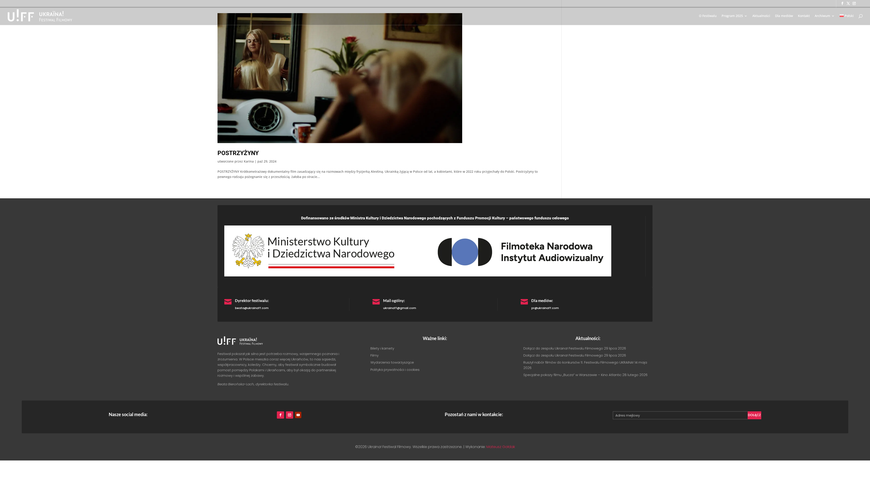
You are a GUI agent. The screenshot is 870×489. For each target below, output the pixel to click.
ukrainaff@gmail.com (399, 308)
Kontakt (804, 16)
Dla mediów (784, 16)
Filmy (374, 355)
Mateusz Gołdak (500, 446)
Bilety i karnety (382, 348)
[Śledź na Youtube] (298, 415)
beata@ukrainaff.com (251, 308)
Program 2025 (732, 16)
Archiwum (822, 16)
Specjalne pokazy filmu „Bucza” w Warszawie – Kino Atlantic (572, 374)
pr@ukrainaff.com (545, 308)
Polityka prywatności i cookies (395, 369)
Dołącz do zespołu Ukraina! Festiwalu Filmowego (563, 348)
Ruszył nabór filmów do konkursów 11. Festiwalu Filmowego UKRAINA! (578, 362)
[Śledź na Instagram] (289, 415)
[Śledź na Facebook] (280, 415)
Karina (249, 161)
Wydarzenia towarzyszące (392, 362)
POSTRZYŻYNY (238, 153)
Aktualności (761, 16)
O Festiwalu (708, 16)
